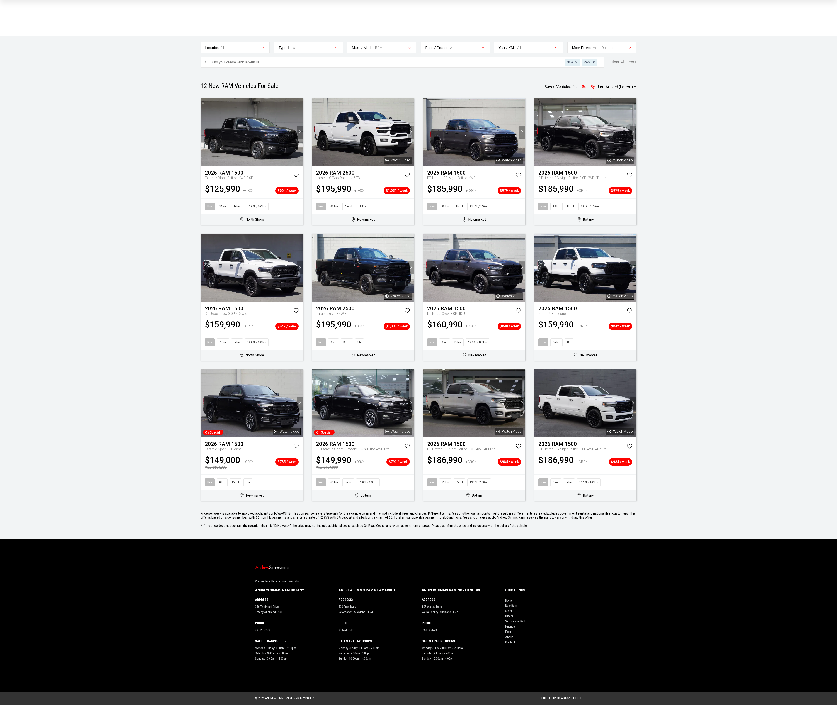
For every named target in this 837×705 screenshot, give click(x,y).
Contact (510, 642)
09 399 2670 (429, 630)
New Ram (511, 605)
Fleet (508, 632)
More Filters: (581, 48)
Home (509, 600)
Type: (283, 48)
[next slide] (300, 132)
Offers (509, 616)
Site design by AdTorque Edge (561, 698)
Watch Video (400, 160)
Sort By (588, 86)
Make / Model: (363, 48)
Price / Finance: (437, 48)
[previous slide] (204, 132)
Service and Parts (516, 621)
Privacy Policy (304, 698)
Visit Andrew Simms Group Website (277, 581)
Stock (508, 611)
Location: (212, 48)
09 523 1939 (346, 630)
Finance (510, 626)
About (509, 637)
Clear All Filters (623, 62)
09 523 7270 (262, 630)
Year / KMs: (507, 48)
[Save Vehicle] (296, 176)
